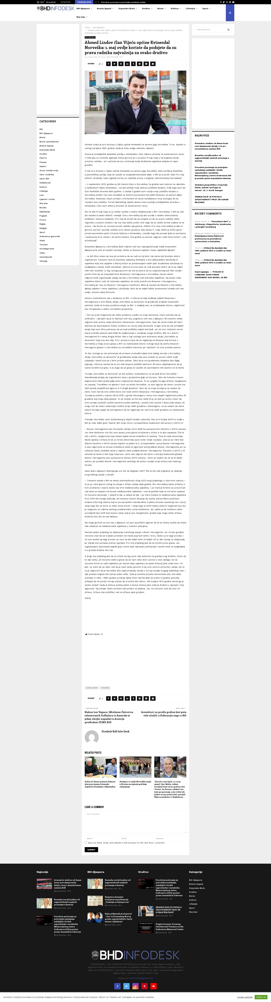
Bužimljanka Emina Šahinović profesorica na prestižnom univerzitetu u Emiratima (209, 239)
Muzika (43, 207)
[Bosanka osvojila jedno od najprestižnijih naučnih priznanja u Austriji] (44, 903)
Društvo (146, 8)
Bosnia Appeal (104, 8)
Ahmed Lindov (92, 688)
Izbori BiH (44, 178)
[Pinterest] (144, 986)
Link (42, 195)
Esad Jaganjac (202, 272)
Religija (43, 228)
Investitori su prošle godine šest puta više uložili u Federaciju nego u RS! (163, 713)
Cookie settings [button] (245, 997)
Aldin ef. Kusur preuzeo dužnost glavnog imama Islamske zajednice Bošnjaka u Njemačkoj (100, 784)
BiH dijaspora (83, 8)
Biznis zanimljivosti (49, 141)
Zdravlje (43, 261)
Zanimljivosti (46, 257)
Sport (205, 8)
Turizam (44, 244)
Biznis (160, 8)
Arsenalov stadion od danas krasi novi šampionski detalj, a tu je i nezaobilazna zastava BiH (211, 146)
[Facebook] (117, 986)
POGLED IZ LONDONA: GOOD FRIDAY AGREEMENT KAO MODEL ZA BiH (211, 274)
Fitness (43, 162)
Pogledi (43, 216)
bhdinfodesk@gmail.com (141, 978)
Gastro (43, 166)
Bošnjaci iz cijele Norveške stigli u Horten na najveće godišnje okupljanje (135, 784)
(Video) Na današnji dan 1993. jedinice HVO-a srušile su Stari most (213, 251)
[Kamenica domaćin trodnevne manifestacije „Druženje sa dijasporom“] (95, 901)
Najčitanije (45, 212)
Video (42, 253)
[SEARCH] (228, 29)
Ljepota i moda (47, 199)
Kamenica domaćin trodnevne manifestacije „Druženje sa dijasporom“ (117, 899)
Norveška (105, 688)
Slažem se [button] (261, 997)
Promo (43, 220)
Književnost (45, 183)
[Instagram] (135, 986)
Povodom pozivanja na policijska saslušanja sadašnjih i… (125, 2)
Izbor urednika (47, 174)
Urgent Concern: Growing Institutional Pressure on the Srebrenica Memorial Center (169, 926)
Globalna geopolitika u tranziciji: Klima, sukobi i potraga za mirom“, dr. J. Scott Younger (211, 187)
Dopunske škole (127, 8)
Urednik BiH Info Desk (96, 57)
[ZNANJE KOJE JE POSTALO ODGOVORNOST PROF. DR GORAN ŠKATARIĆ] (146, 911)
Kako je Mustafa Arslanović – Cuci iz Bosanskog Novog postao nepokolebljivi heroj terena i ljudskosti (118, 917)
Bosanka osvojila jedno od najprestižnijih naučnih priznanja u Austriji (212, 158)
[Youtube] (153, 986)
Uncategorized (47, 248)
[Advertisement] (135, 659)
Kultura (174, 8)
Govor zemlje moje (49, 170)
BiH (41, 129)
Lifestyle (190, 8)
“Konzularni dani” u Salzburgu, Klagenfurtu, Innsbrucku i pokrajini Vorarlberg (213, 224)
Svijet (42, 240)
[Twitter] (126, 986)
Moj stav (81, 17)
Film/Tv (43, 158)
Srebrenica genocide (50, 236)
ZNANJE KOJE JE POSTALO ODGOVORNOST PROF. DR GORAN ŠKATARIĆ (211, 199)
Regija (42, 224)
